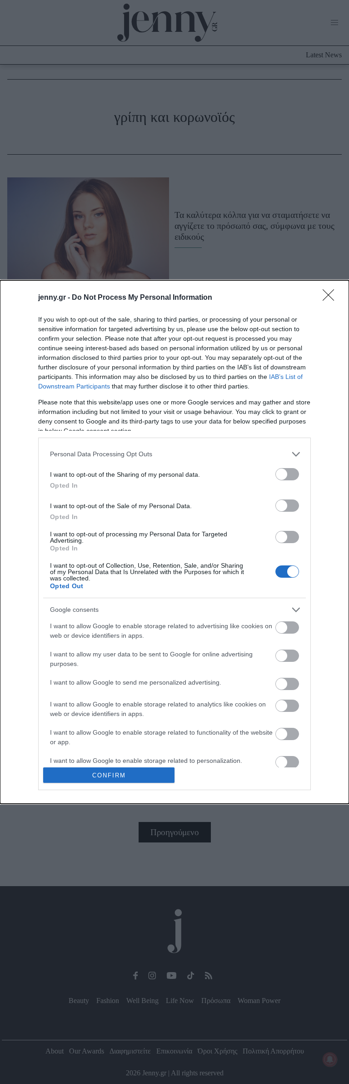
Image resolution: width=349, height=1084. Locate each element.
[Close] (331, 298)
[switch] (287, 474)
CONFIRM (109, 775)
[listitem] (174, 454)
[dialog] (174, 542)
